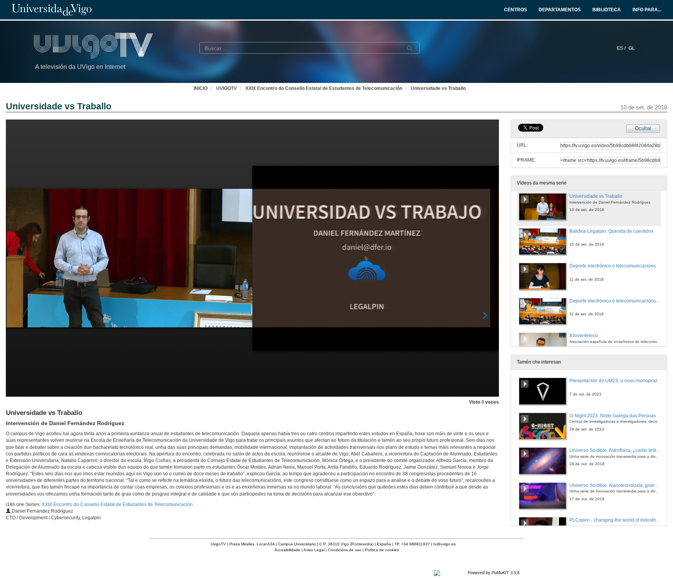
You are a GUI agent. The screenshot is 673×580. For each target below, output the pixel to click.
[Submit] (410, 48)
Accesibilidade (287, 550)
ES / (622, 48)
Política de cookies (382, 550)
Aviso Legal (313, 550)
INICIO (201, 88)
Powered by (494, 572)
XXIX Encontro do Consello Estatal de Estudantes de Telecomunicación (323, 88)
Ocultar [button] (643, 128)
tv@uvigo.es (444, 544)
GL (632, 48)
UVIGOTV (226, 88)
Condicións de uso (344, 550)
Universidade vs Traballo (438, 88)
